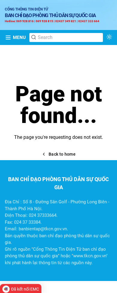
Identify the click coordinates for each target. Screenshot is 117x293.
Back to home (62, 154)
